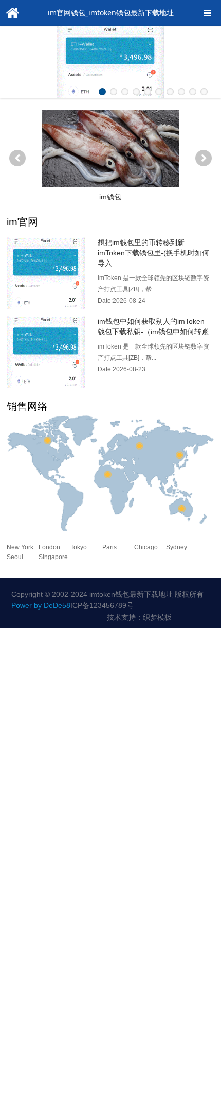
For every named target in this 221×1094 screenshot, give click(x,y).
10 (204, 91)
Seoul (15, 557)
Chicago (146, 547)
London (49, 547)
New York (20, 547)
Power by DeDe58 (40, 605)
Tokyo (78, 547)
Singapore (53, 557)
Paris (109, 547)
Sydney (176, 547)
